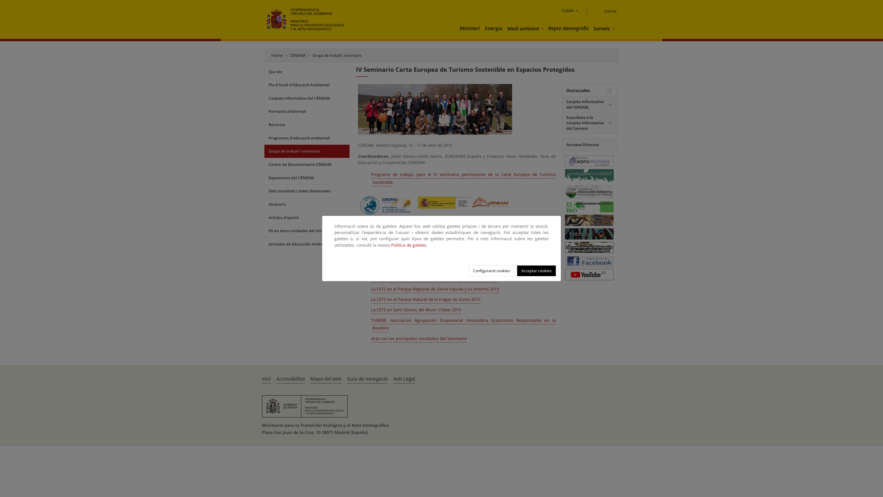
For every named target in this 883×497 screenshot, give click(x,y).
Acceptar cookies (536, 270)
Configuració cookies (491, 270)
